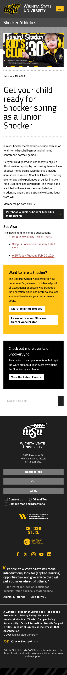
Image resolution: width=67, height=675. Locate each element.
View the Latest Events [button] (26, 377)
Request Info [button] (33, 471)
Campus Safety (46, 619)
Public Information (31, 623)
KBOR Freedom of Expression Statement (29, 627)
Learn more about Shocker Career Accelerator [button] (28, 320)
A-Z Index (8, 611)
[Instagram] (33, 554)
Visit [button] (33, 481)
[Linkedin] (49, 554)
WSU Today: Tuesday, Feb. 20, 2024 (33, 255)
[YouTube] (41, 554)
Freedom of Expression (30, 611)
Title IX (31, 619)
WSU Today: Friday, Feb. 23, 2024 (32, 237)
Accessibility (10, 623)
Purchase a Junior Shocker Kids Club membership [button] (30, 213)
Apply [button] (33, 491)
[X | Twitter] (26, 554)
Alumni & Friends (14, 596)
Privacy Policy (28, 615)
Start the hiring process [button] (26, 308)
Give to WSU (38, 596)
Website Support (53, 623)
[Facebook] (18, 554)
